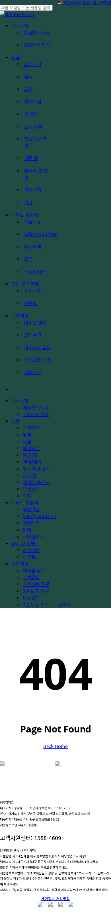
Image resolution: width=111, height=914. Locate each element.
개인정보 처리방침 (55, 898)
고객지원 (19, 563)
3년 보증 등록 (36, 590)
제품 (15, 420)
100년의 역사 (36, 414)
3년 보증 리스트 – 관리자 (47, 604)
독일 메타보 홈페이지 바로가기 (86, 2)
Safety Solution (39, 516)
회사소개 (19, 400)
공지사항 (31, 550)
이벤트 (29, 556)
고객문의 (31, 577)
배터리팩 (31, 522)
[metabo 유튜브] (50, 904)
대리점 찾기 (34, 570)
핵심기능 (31, 509)
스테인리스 (33, 536)
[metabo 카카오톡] (60, 904)
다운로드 (31, 597)
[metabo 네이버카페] (71, 904)
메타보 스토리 (36, 407)
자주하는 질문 (36, 584)
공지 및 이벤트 (25, 543)
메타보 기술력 (24, 502)
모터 (27, 529)
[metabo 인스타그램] (40, 904)
